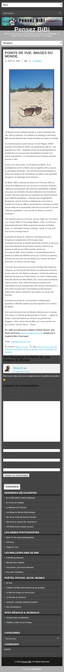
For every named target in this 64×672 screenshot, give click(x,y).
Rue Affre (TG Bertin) (14, 572)
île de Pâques (17, 349)
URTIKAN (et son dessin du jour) (20, 526)
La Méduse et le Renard (16, 507)
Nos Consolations (13, 606)
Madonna (26, 349)
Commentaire (9, 398)
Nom (6, 446)
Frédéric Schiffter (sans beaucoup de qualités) (25, 587)
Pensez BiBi (32, 29)
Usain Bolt (49, 349)
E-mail (6, 455)
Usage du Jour (12, 547)
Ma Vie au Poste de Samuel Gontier (21, 517)
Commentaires (12, 487)
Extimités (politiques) (15, 557)
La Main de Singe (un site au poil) (20, 592)
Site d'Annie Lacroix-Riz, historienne (21, 521)
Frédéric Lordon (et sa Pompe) (19, 622)
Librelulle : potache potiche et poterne (22, 602)
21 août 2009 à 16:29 (21, 371)
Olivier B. (18, 368)
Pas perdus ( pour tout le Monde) (20, 567)
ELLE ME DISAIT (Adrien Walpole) (20, 497)
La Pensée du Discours (16, 597)
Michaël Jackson (37, 349)
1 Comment (37, 61)
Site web (7, 465)
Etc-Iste (9, 582)
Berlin (39, 346)
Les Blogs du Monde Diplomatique (20, 512)
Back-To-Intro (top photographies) (20, 537)
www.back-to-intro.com (20, 341)
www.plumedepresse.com (31, 333)
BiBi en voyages (22, 346)
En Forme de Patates (15, 502)
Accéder (7, 649)
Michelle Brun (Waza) (15, 562)
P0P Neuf (10, 542)
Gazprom (45, 346)
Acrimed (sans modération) (17, 617)
